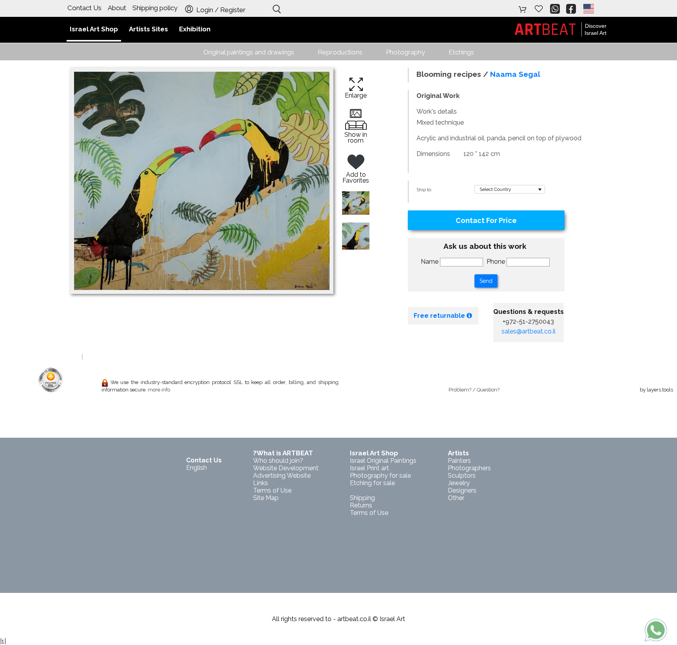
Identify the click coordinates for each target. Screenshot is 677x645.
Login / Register (220, 10)
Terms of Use (369, 512)
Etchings (461, 52)
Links (260, 483)
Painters (459, 460)
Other (456, 498)
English (196, 467)
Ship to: (424, 189)
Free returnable (440, 315)
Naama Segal (515, 74)
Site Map (266, 498)
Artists (458, 453)
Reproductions (340, 52)
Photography (405, 52)
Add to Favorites (355, 177)
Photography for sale (380, 475)
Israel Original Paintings (383, 460)
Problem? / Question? (474, 390)
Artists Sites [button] (148, 29)
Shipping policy (154, 8)
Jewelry (459, 483)
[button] (588, 8)
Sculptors (462, 475)
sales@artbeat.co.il (528, 331)
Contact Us (84, 8)
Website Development (286, 468)
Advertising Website (282, 475)
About (117, 8)
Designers (462, 490)
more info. (159, 390)
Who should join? (278, 460)
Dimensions (433, 154)
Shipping (362, 498)
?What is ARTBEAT (283, 453)
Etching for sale (372, 483)
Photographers (469, 468)
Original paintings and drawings (248, 52)
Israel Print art (369, 468)
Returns (361, 505)
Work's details (436, 111)
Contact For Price (486, 220)
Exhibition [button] (194, 29)
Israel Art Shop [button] (94, 29)
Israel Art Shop (374, 453)
